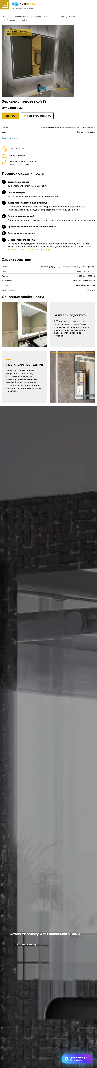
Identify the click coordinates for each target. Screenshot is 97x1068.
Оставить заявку (26, 944)
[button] (34, 94)
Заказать (10, 116)
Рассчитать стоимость (39, 116)
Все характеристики (10, 138)
